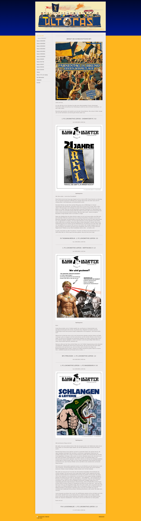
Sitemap (47, 516)
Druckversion (41, 516)
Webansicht (101, 516)
